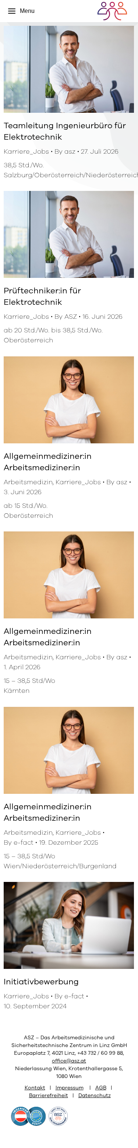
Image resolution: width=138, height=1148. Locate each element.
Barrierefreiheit (48, 1095)
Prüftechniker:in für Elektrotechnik (42, 296)
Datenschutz (94, 1095)
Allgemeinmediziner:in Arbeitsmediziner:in (48, 462)
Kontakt (35, 1087)
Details (79, 69)
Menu (27, 11)
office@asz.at (69, 1060)
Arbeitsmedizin (28, 482)
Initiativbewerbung (41, 981)
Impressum (70, 1087)
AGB (100, 1087)
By (64, 151)
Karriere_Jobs (26, 151)
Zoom (59, 69)
